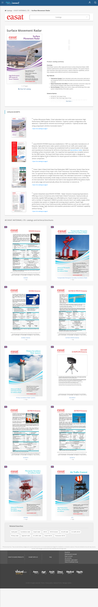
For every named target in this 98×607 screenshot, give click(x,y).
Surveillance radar (25, 532)
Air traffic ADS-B (75, 532)
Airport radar (36, 532)
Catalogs (58, 17)
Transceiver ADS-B (60, 536)
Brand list (67, 552)
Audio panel (14, 532)
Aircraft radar (64, 532)
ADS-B (45, 532)
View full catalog (25, 89)
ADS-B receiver (54, 532)
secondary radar (76, 150)
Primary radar (15, 536)
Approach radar (26, 536)
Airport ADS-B (48, 536)
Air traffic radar (37, 536)
